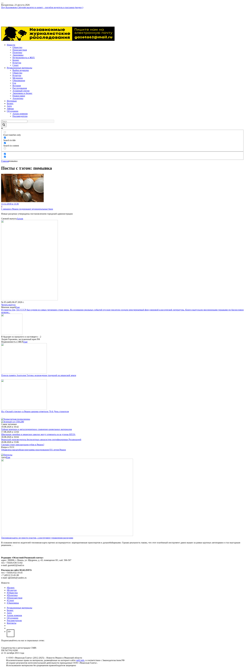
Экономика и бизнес (22, 93)
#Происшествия (14, 598)
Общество (17, 47)
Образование (18, 80)
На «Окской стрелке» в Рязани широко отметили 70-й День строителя (35, 411)
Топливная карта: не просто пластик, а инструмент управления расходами (37, 538)
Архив (20, 218)
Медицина (17, 78)
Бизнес (15, 60)
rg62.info (80, 660)
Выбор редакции (20, 70)
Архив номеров (20, 113)
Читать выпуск (8, 304)
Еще (18, 307)
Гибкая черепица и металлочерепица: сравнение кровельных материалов (36, 429)
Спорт (15, 65)
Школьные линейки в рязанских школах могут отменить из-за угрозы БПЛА (38, 434)
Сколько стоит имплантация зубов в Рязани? (22, 444)
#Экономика (13, 603)
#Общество (12, 593)
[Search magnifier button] (4, 125)
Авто (9, 106)
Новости (11, 45)
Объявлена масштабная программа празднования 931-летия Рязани (33, 450)
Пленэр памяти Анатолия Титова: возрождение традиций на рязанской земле (38, 375)
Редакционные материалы (19, 68)
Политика (17, 52)
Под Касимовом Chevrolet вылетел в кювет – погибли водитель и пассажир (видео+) (42, 7)
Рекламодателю (20, 116)
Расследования (19, 88)
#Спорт (10, 600)
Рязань (4, 15)
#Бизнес (11, 587)
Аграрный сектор (20, 91)
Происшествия (19, 50)
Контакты (11, 623)
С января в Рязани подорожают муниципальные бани (27, 209)
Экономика (17, 55)
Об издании (12, 111)
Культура (16, 62)
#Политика (12, 595)
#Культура (12, 590)
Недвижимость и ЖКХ (23, 57)
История (16, 85)
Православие (18, 96)
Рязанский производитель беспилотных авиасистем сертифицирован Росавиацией (41, 439)
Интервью (12, 101)
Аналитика (17, 98)
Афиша (10, 108)
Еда (14, 83)
